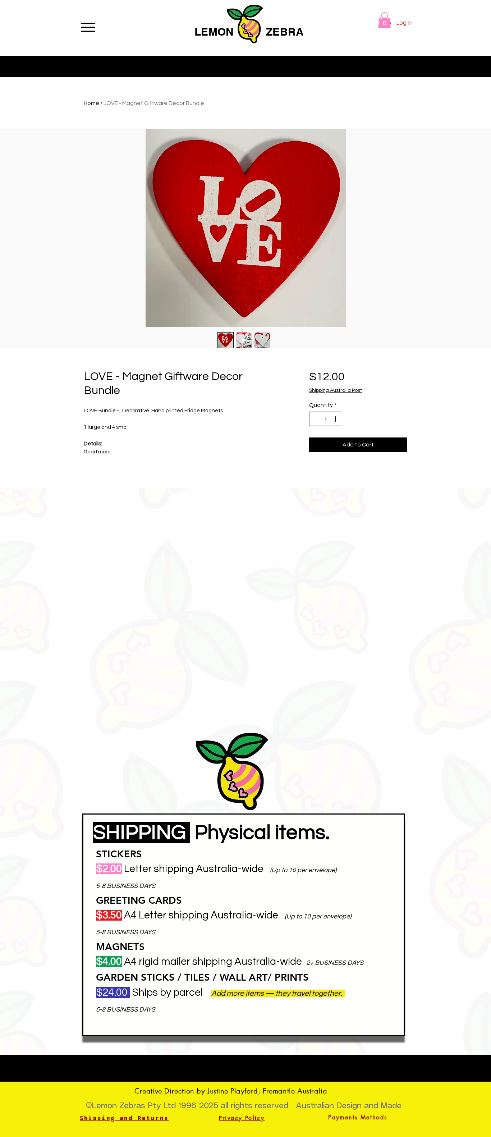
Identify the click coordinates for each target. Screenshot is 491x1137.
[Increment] (336, 419)
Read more (97, 451)
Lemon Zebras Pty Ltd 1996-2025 (155, 1106)
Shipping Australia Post (335, 390)
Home (91, 103)
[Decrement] (315, 419)
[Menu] (88, 27)
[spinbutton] (325, 419)
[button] (384, 20)
